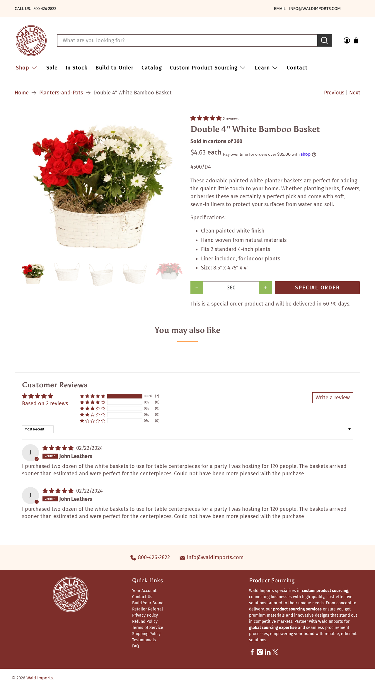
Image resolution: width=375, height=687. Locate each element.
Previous (334, 92)
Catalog (152, 68)
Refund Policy (145, 621)
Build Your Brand (147, 603)
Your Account (144, 590)
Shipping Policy (146, 633)
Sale (52, 68)
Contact (297, 68)
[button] (205, 118)
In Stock (77, 68)
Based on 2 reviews (45, 403)
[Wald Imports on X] (275, 654)
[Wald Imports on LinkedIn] (268, 654)
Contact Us (142, 596)
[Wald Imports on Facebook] (252, 654)
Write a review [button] (333, 397)
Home (22, 92)
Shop (22, 68)
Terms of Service (147, 627)
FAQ (135, 646)
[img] (58, 448)
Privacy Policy (145, 615)
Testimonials (144, 639)
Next (354, 92)
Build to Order (115, 68)
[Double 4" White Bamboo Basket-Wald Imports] (100, 185)
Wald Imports (39, 678)
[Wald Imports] (31, 40)
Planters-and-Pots (61, 92)
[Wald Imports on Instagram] (260, 654)
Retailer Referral (147, 609)
